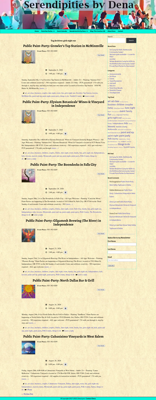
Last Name (112, 249)
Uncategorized (115, 93)
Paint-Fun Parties (47, 31)
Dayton (109, 111)
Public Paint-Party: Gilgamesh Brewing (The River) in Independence (63, 222)
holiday (110, 123)
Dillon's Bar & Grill (115, 111)
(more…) (43, 88)
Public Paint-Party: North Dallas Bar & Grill (63, 280)
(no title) (112, 59)
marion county (37, 156)
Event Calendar (62, 31)
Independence (99, 153)
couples (44, 93)
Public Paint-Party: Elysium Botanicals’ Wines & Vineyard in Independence (63, 103)
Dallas (57, 153)
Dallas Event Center (119, 108)
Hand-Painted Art (116, 81)
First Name (112, 241)
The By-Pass (128, 141)
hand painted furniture (130, 120)
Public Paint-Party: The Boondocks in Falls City (63, 164)
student (123, 141)
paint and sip (37, 96)
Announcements (115, 74)
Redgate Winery (122, 139)
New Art (112, 86)
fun (62, 93)
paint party (55, 96)
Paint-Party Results (116, 88)
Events (112, 79)
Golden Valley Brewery (126, 118)
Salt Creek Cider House (112, 141)
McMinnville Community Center (124, 129)
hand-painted (121, 120)
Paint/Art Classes (115, 90)
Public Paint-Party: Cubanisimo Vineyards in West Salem (63, 336)
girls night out (70, 93)
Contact (120, 31)
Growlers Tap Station (83, 93)
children (45, 153)
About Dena (111, 31)
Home (37, 31)
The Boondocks (95, 212)
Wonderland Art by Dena (78, 31)
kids (23, 156)
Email (110, 257)
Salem (93, 386)
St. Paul (119, 141)
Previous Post (27, 394)
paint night (46, 96)
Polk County (84, 156)
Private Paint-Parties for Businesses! (122, 66)
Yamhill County (76, 96)
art (26, 93)
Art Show (113, 76)
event (58, 93)
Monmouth (47, 156)
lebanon (130, 123)
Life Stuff (113, 83)
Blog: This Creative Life (97, 31)
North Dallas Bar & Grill (114, 132)
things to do (64, 96)
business (38, 93)
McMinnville (26, 96)
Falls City (77, 209)
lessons (95, 93)
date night (52, 93)
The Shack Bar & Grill (112, 144)
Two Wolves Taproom (113, 147)
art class (31, 93)
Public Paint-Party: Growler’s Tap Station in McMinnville (63, 45)
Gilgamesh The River (122, 115)
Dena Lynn (113, 202)
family (76, 153)
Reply (29, 389)
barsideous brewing (124, 101)
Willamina (121, 147)
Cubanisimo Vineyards (56, 383)
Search (110, 37)
